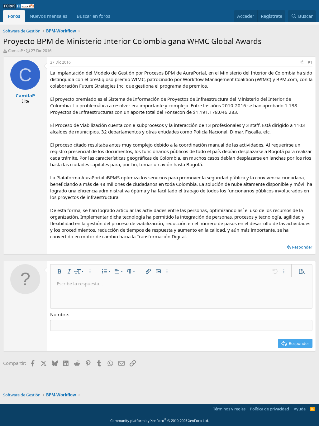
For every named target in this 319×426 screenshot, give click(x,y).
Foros (14, 16)
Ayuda (300, 409)
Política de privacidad (269, 409)
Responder (302, 247)
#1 (310, 62)
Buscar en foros (93, 16)
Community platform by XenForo (159, 420)
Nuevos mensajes (48, 16)
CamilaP (15, 50)
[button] (59, 271)
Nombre (59, 314)
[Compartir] (302, 62)
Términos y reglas (229, 409)
